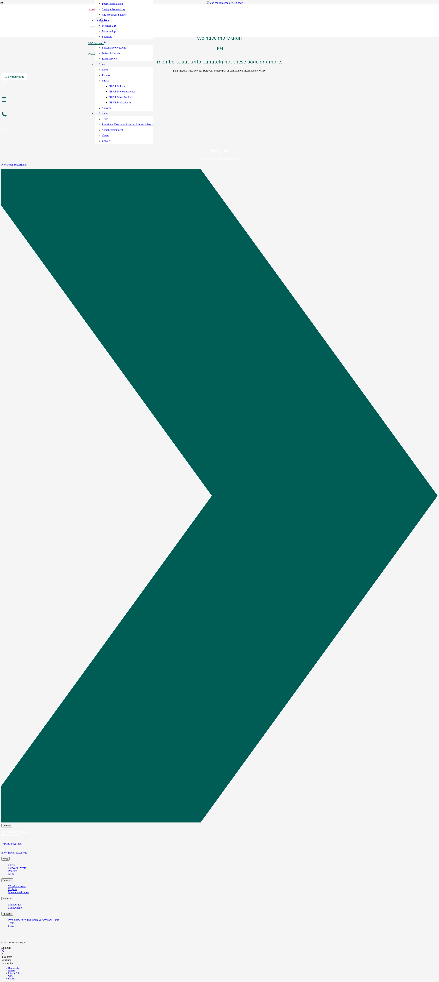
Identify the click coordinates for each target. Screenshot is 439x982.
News (11, 864)
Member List (15, 904)
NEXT (12, 874)
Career (11, 926)
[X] (2, 950)
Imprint (11, 970)
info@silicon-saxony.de (14, 852)
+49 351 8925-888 (11, 843)
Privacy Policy (15, 973)
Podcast (12, 870)
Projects (12, 889)
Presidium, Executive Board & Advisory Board (33, 919)
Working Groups (17, 886)
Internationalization (18, 892)
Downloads (13, 968)
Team (11, 922)
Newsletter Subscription (14, 164)
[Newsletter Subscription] (219, 496)
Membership (15, 907)
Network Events (17, 867)
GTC (10, 976)
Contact (12, 978)
